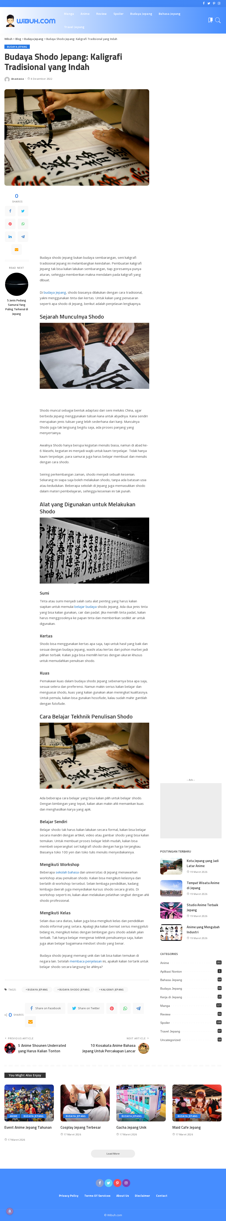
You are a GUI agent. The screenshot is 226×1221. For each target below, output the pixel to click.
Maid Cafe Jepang (186, 1127)
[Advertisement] (94, 223)
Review (165, 1014)
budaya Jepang (54, 292)
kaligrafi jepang (112, 989)
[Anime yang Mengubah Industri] (171, 932)
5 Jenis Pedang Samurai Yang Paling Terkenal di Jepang (16, 307)
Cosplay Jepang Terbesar (80, 1127)
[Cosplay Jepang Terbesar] (85, 1103)
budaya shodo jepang (74, 989)
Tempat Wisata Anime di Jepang (203, 885)
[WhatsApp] (23, 224)
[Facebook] (10, 211)
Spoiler (165, 1022)
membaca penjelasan (86, 961)
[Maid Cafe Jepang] (197, 1103)
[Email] (16, 249)
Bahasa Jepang (171, 980)
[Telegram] (23, 236)
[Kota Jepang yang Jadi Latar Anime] (171, 866)
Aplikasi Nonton (171, 971)
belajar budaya (85, 606)
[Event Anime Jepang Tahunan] (29, 1103)
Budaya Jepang (17, 46)
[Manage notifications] (9, 1211)
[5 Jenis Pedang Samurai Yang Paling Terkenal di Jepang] (16, 284)
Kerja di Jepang (171, 997)
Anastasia (17, 78)
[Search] (218, 20)
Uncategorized (170, 1040)
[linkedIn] (10, 236)
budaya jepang (38, 989)
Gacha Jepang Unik (131, 1127)
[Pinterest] (10, 224)
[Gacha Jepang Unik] (141, 1103)
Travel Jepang (170, 1031)
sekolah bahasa (67, 872)
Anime (164, 963)
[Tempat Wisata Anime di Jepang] (171, 888)
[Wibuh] (30, 20)
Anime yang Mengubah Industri (203, 929)
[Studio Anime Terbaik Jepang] (171, 910)
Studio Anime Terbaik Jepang (202, 907)
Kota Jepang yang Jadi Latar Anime (203, 863)
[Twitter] (23, 211)
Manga (165, 1005)
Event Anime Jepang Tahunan (28, 1127)
